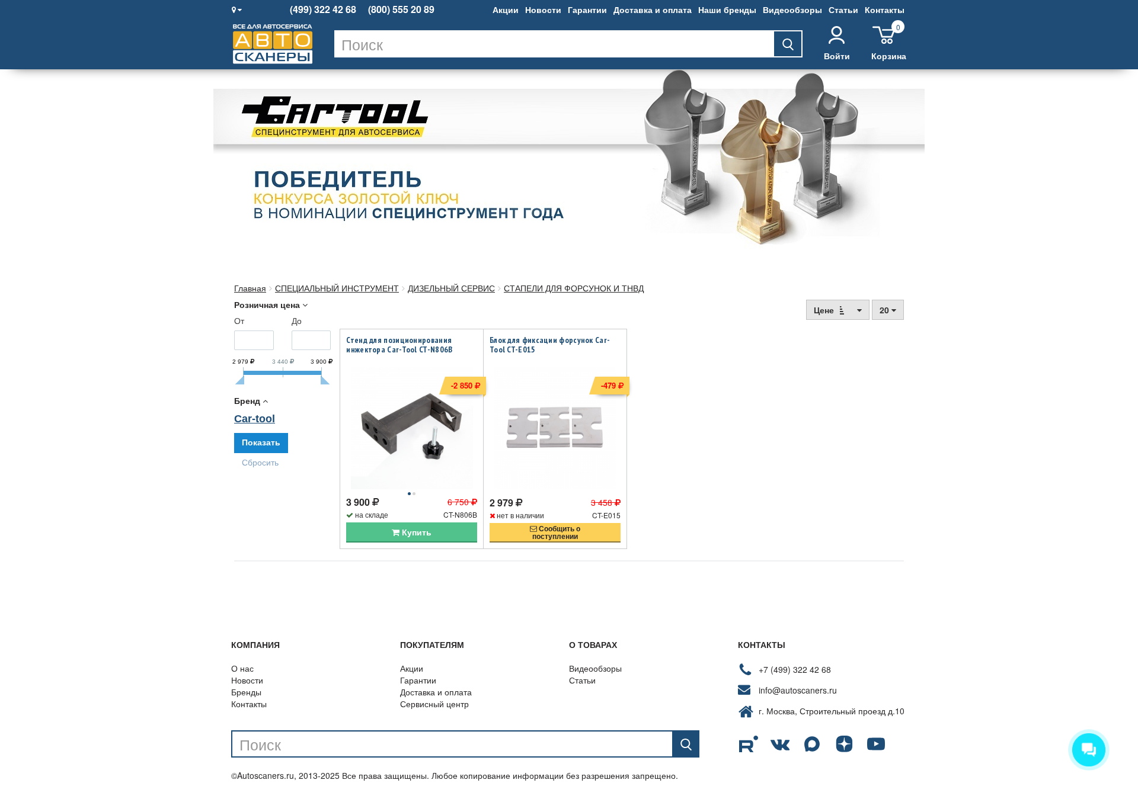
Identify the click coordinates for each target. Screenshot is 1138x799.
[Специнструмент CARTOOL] (569, 163)
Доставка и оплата (652, 9)
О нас (242, 668)
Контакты (884, 9)
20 (885, 310)
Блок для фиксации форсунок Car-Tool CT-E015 (550, 345)
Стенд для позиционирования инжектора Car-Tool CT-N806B (399, 345)
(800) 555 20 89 (401, 9)
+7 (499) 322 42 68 (795, 669)
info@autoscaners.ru (798, 690)
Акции (506, 9)
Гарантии (587, 9)
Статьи (843, 9)
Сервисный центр (434, 704)
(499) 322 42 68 (323, 9)
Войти (837, 56)
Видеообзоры (792, 9)
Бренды (246, 692)
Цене (825, 310)
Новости (543, 9)
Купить (415, 532)
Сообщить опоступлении (556, 532)
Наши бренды (727, 9)
